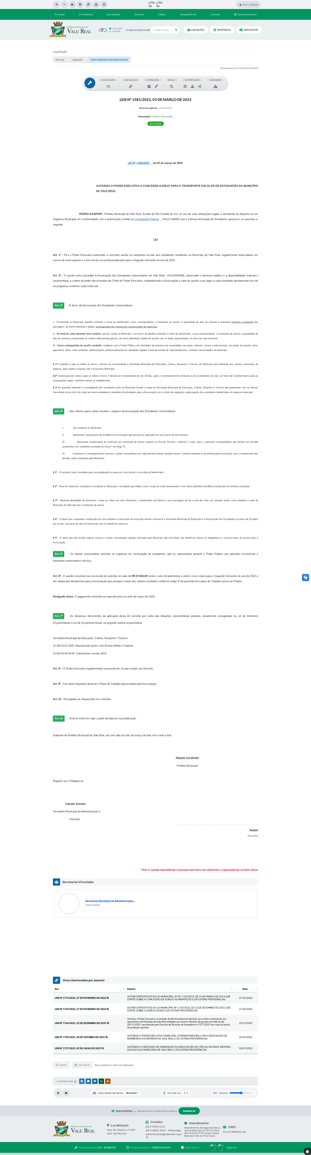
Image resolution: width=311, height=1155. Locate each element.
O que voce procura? (138, 29)
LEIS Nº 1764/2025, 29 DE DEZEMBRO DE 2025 (81, 1023)
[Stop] (66, 1093)
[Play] (58, 1093)
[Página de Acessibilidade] (104, 4)
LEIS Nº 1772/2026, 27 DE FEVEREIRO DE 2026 (81, 997)
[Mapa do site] (96, 4)
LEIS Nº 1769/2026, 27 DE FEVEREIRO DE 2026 (81, 1009)
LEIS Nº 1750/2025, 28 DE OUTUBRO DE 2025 (80, 1037)
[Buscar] (176, 29)
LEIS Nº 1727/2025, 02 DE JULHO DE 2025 (78, 1048)
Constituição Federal (146, 219)
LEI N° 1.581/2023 (138, 163)
